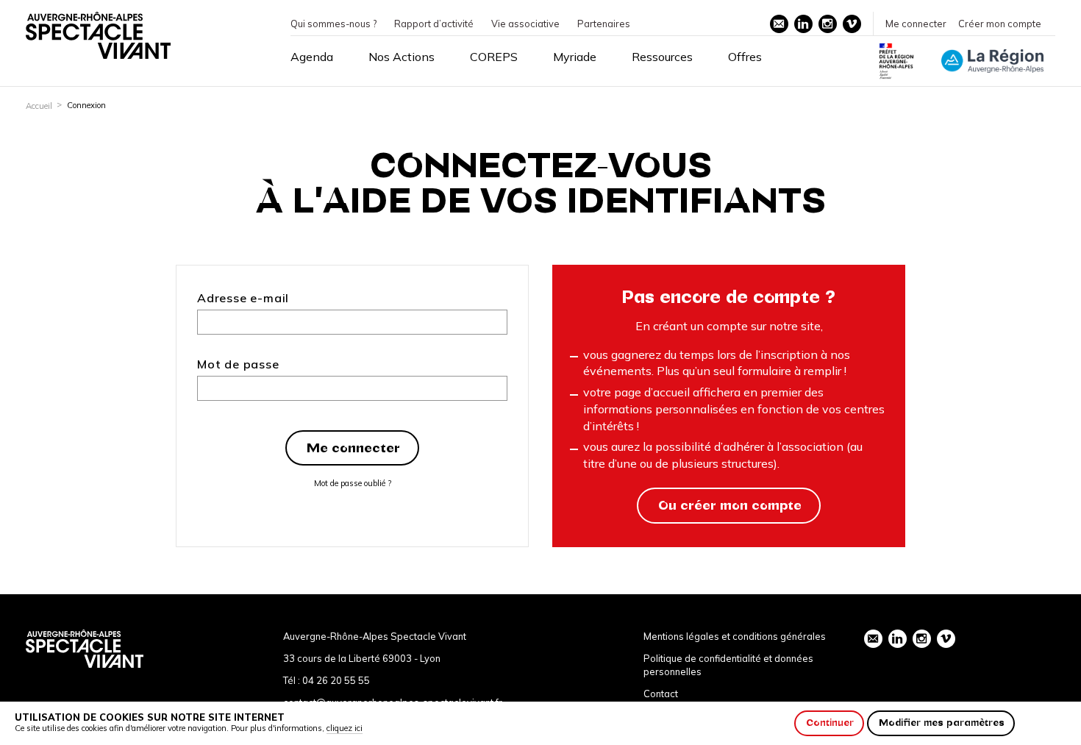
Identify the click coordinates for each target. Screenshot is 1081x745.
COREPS (494, 56)
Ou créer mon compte (730, 505)
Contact (660, 693)
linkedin (803, 24)
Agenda (311, 56)
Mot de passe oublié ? (352, 483)
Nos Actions (401, 56)
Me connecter (915, 23)
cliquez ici (345, 728)
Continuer (830, 722)
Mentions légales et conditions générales (734, 636)
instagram (827, 24)
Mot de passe (238, 364)
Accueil (39, 106)
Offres (745, 56)
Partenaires (603, 23)
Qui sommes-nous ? (333, 23)
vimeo (852, 24)
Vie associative (525, 23)
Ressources (662, 56)
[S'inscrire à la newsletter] (779, 24)
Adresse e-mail (243, 297)
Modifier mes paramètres (942, 722)
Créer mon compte (999, 23)
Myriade (574, 56)
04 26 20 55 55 (336, 680)
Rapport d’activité (434, 23)
